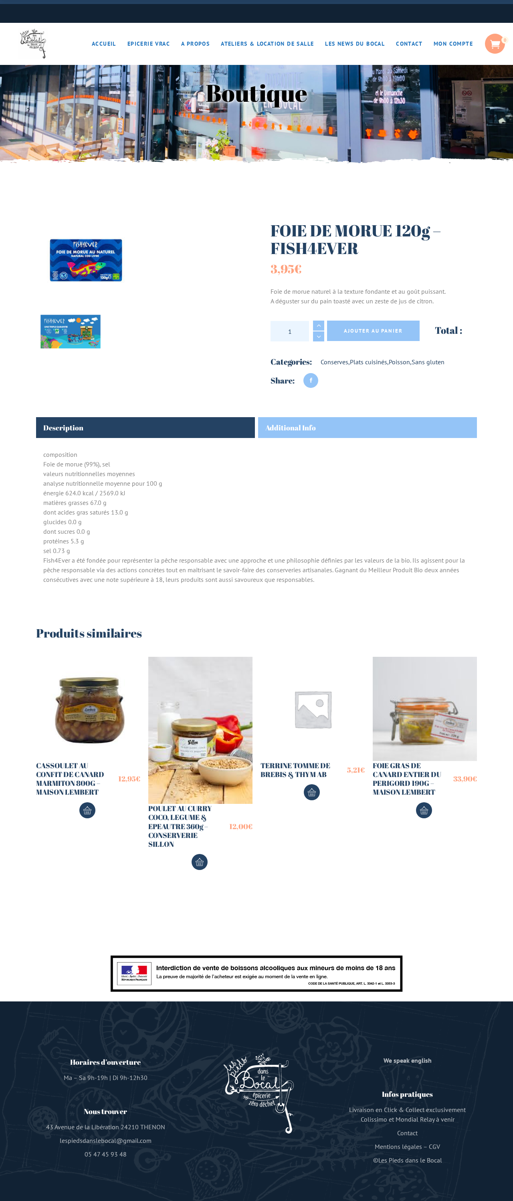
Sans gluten (428, 362)
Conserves (334, 362)
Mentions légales (398, 1146)
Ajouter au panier (373, 330)
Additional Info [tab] (290, 427)
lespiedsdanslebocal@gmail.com (105, 1140)
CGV (434, 1146)
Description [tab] (63, 427)
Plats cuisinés (368, 362)
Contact (407, 1133)
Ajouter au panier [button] (87, 810)
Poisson (399, 362)
